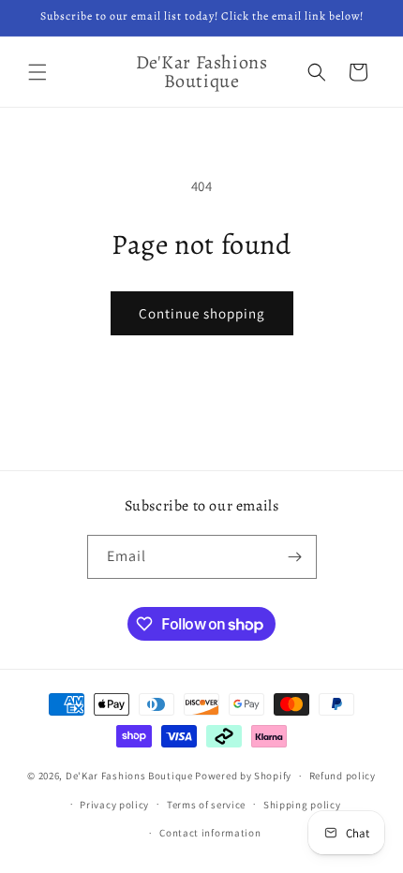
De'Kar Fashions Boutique (129, 775)
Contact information (210, 832)
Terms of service (206, 804)
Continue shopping (202, 313)
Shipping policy (302, 804)
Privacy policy (114, 804)
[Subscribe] (295, 557)
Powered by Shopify (243, 775)
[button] (37, 72)
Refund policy (342, 775)
